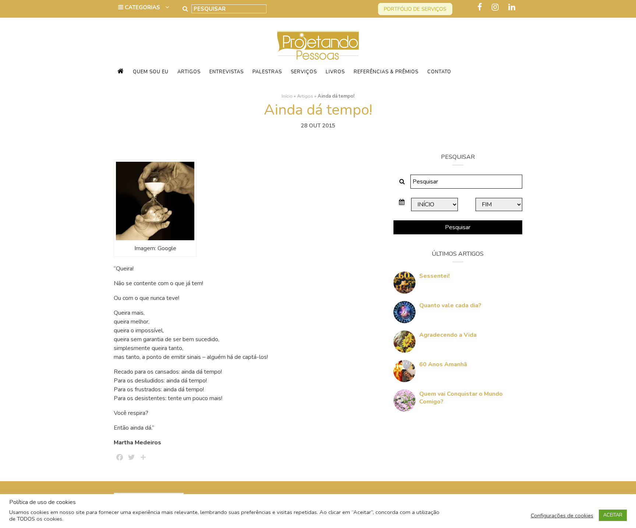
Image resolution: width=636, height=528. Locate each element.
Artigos (189, 72)
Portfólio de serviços (415, 9)
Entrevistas (226, 72)
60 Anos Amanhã (443, 364)
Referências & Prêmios (386, 72)
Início (287, 96)
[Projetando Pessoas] (318, 45)
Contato (439, 72)
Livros (335, 72)
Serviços (304, 72)
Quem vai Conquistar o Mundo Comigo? (461, 398)
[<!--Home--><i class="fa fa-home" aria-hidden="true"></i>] (121, 72)
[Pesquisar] (185, 9)
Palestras (267, 72)
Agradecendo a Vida (448, 335)
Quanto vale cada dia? (450, 305)
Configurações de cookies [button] (562, 515)
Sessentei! (434, 276)
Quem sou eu (151, 72)
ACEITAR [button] (612, 515)
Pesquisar (457, 227)
